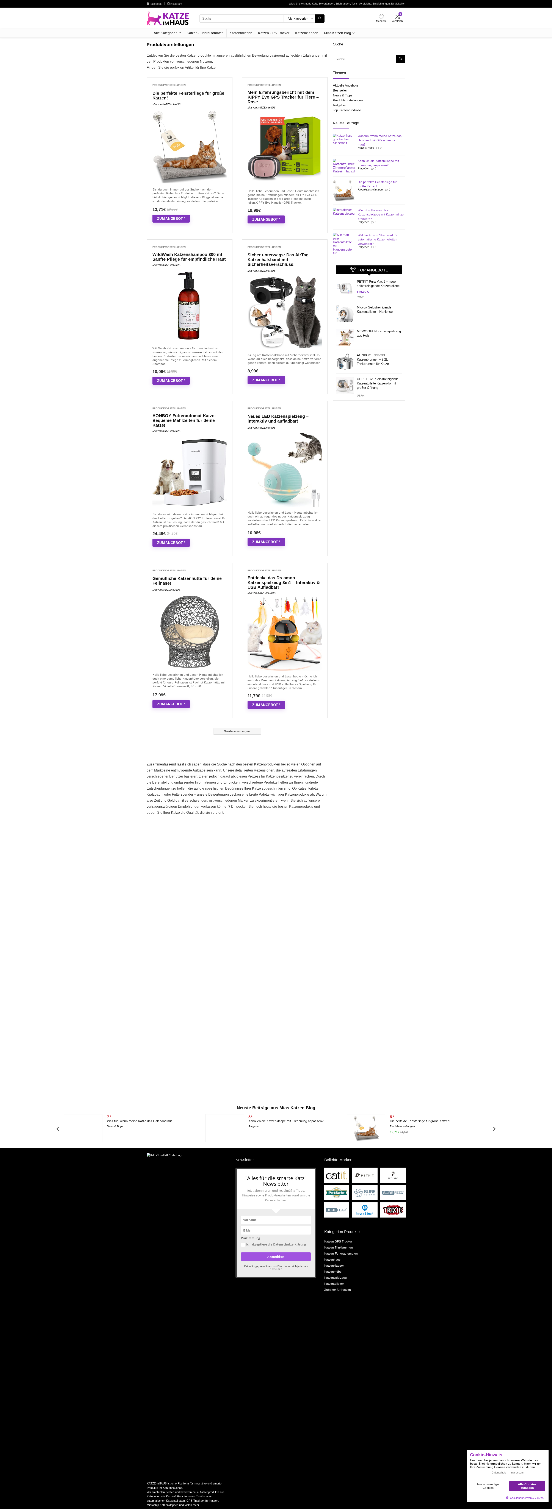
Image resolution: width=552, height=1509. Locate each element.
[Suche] (320, 18)
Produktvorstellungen (169, 85)
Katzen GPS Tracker (273, 33)
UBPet (360, 395)
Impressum (517, 1472)
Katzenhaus (332, 1259)
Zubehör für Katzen (337, 1289)
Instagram (176, 3)
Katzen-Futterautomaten (205, 33)
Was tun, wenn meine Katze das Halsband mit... (140, 1121)
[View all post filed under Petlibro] (393, 1175)
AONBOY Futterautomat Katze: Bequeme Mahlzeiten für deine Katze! (184, 420)
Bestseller (340, 90)
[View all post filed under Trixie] (393, 1210)
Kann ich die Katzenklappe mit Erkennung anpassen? (285, 1121)
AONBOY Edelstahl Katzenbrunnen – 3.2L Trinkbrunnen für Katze (373, 359)
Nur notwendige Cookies (488, 1486)
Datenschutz (499, 1472)
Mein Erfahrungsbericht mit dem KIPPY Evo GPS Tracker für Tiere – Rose (283, 97)
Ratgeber (339, 105)
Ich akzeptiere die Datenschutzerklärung (276, 1244)
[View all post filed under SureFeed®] (393, 1192)
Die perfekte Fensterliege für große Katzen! (420, 1121)
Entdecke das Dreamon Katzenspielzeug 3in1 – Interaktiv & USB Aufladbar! (284, 582)
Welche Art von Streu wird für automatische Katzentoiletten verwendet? (377, 239)
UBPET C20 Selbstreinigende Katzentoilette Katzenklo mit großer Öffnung (377, 383)
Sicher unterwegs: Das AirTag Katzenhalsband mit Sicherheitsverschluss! (278, 260)
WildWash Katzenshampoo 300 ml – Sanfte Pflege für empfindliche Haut (189, 257)
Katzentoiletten (240, 33)
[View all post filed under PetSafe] (336, 1192)
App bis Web (538, 1498)
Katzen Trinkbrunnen (338, 1247)
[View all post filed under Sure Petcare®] (365, 1192)
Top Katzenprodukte (347, 110)
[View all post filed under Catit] (336, 1175)
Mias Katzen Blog (337, 33)
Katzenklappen (306, 33)
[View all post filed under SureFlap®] (336, 1210)
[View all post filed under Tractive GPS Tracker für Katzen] (365, 1210)
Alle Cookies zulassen (527, 1486)
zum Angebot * (171, 218)
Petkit (360, 297)
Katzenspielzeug (335, 1277)
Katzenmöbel (333, 1271)
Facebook (155, 3)
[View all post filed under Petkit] (365, 1175)
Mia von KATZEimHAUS (166, 104)
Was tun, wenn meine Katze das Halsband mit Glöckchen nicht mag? (379, 140)
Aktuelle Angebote (345, 85)
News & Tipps (343, 95)
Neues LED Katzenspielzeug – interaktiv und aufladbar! (278, 418)
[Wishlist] (381, 17)
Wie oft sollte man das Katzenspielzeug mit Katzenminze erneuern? (381, 214)
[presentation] (57, 1128)
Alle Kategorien (165, 33)
